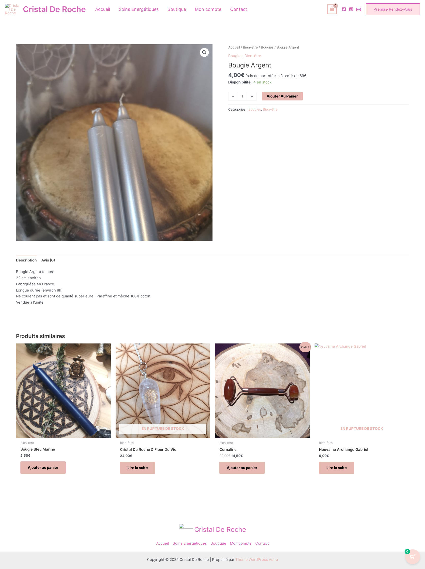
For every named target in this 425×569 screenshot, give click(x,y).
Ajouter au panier (282, 96)
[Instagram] (351, 9)
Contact (262, 543)
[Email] (358, 9)
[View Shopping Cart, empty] (332, 9)
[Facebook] (344, 9)
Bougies (267, 47)
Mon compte (241, 543)
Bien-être (250, 47)
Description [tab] (26, 260)
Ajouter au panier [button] (43, 467)
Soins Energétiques (190, 543)
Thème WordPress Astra (256, 559)
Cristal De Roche (54, 9)
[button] (393, 9)
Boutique (218, 543)
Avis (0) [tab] (48, 260)
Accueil (234, 47)
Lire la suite (137, 467)
